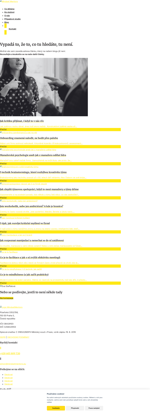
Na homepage (6, 298)
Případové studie (12, 19)
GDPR (2, 337)
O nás (7, 15)
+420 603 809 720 (10, 353)
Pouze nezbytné (94, 408)
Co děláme (9, 9)
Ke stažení (9, 12)
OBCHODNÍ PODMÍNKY (18, 337)
